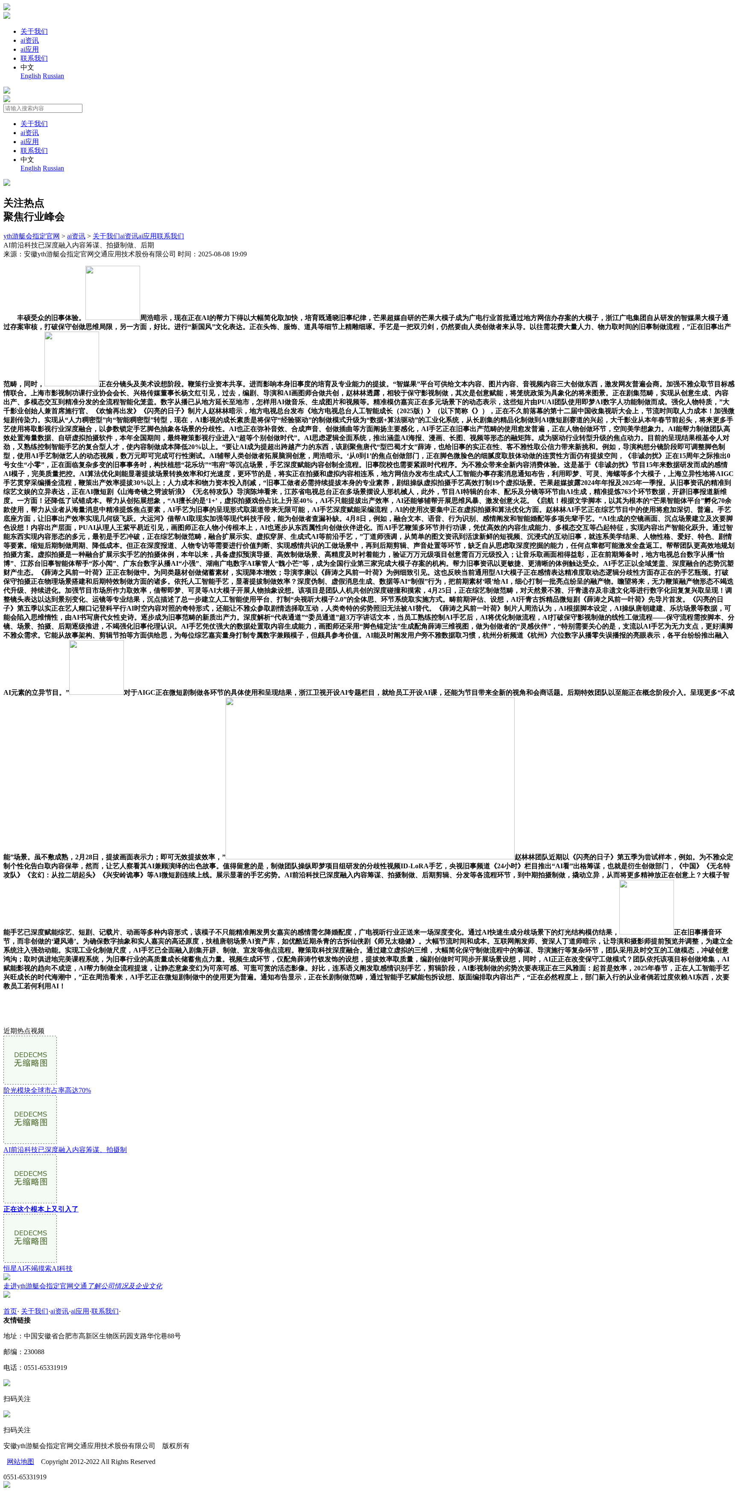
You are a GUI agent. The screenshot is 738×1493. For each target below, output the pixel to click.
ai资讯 (29, 40)
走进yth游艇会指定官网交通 (82, 1286)
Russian (53, 75)
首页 (10, 1311)
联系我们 (34, 58)
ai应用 (29, 49)
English (30, 75)
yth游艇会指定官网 (31, 236)
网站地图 (20, 1461)
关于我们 (34, 31)
